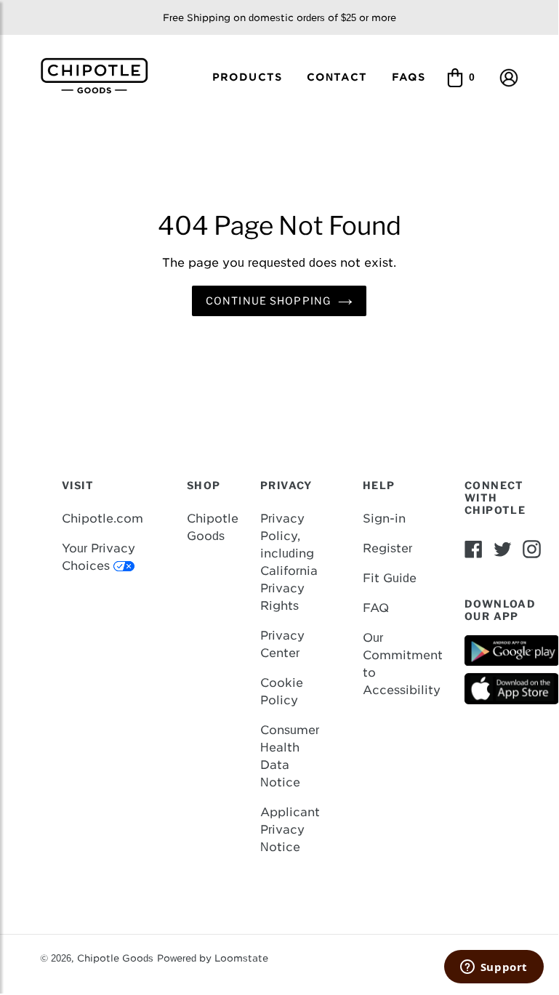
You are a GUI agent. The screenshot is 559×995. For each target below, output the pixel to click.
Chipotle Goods (115, 958)
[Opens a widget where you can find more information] (493, 968)
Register (387, 548)
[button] (508, 77)
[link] (100, 74)
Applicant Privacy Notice (290, 829)
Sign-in (384, 518)
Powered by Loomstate (212, 958)
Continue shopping (268, 300)
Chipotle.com (102, 518)
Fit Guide (390, 578)
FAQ (376, 608)
